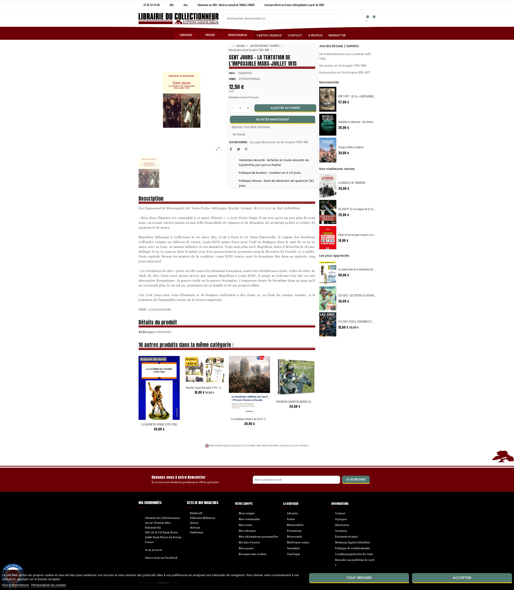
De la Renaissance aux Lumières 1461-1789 (345, 56)
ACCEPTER (462, 577)
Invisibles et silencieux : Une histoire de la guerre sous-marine (369, 122)
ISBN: (232, 79)
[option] (182, 100)
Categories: (238, 142)
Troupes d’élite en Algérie (351, 147)
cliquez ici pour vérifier (294, 445)
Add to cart (196, 381)
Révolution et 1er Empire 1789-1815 (284, 142)
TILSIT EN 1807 (159, 416)
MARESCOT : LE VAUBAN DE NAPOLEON (251, 422)
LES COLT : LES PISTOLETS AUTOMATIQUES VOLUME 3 (366, 295)
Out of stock (150, 409)
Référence (146, 332)
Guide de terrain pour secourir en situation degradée (364, 234)
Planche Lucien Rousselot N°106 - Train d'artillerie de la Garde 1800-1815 (223, 388)
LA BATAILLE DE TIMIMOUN (351, 182)
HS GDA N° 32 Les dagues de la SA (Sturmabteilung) (364, 209)
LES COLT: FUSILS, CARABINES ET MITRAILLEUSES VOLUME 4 (369, 321)
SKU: (232, 73)
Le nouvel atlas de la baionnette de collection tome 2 (364, 269)
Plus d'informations (15, 585)
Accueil (255, 142)
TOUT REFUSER (359, 577)
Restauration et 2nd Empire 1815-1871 (344, 73)
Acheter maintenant (272, 119)
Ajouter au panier (285, 108)
